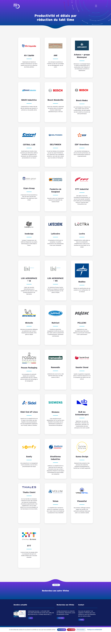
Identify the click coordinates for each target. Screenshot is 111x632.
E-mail (81, 619)
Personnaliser (81, 629)
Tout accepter (61, 629)
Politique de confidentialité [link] (94, 629)
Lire (30, 618)
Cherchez (56, 585)
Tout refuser (71, 629)
